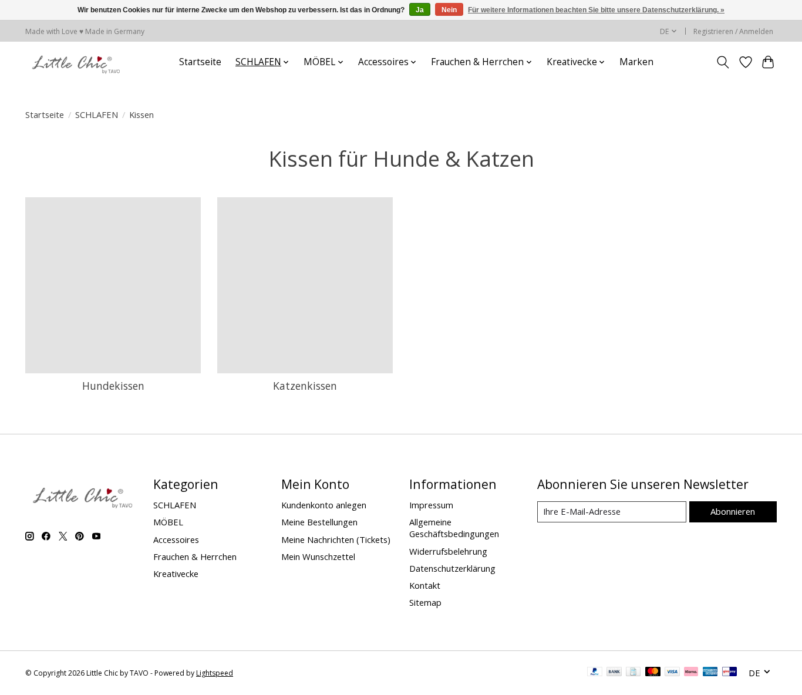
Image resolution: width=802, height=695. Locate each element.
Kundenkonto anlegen (323, 505)
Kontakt (424, 585)
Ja (420, 10)
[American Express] (710, 673)
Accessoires (176, 539)
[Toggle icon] (723, 62)
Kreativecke (175, 573)
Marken (636, 62)
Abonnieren (732, 511)
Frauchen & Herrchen (195, 556)
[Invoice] (633, 673)
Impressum (431, 505)
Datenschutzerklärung (452, 568)
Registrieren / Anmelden (733, 31)
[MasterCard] (653, 673)
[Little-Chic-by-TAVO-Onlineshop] (74, 62)
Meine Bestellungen (319, 522)
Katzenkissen (305, 386)
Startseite (200, 62)
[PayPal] (594, 673)
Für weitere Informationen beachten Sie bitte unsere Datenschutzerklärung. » (596, 10)
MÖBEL (168, 522)
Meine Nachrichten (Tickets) (335, 539)
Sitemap (425, 602)
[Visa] (672, 673)
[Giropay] (729, 673)
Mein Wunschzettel (318, 556)
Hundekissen (113, 386)
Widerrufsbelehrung (448, 551)
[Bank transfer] (614, 673)
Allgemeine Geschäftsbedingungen (454, 527)
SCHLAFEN (96, 114)
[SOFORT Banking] (691, 673)
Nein (449, 10)
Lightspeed (214, 673)
